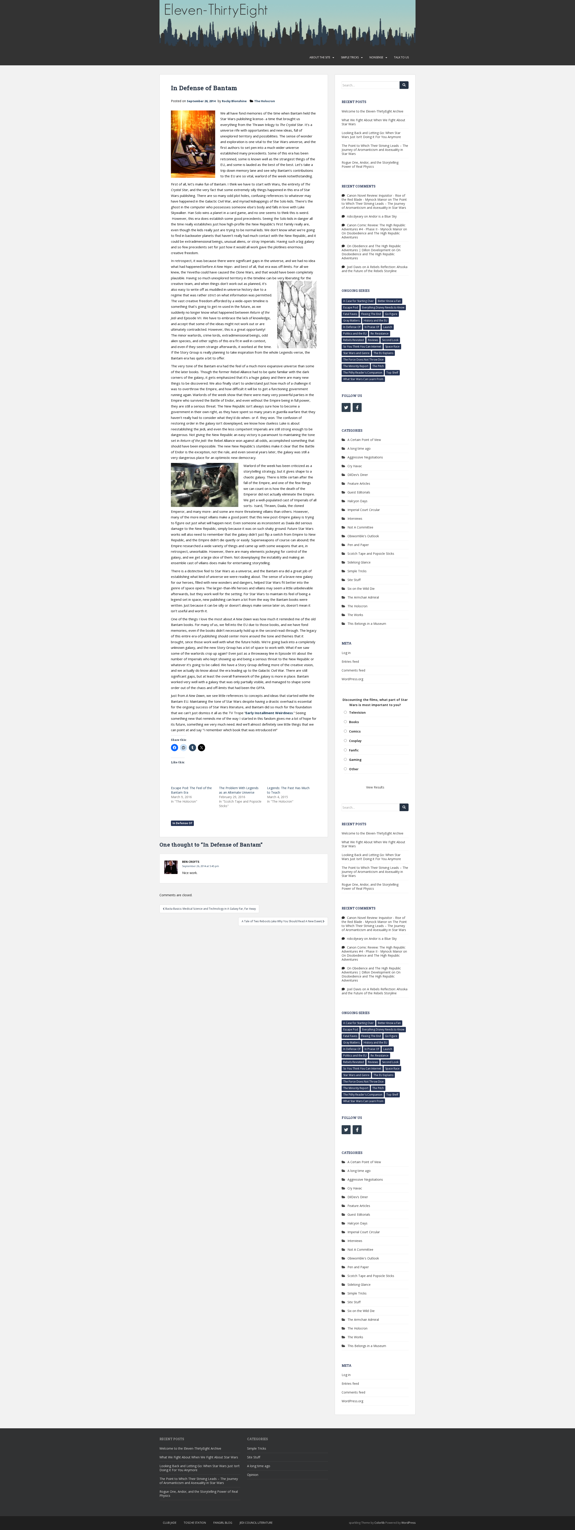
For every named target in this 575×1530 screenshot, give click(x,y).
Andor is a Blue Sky (383, 216)
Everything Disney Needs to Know (383, 307)
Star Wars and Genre (356, 353)
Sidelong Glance (359, 562)
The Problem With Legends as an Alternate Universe (239, 790)
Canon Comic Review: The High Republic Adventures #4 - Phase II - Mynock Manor (373, 227)
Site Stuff (353, 580)
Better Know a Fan (389, 301)
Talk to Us (401, 57)
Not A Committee (360, 527)
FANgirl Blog (222, 1523)
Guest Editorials (358, 492)
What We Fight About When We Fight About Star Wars (373, 122)
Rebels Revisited (353, 340)
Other (353, 769)
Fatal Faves (350, 314)
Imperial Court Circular (363, 510)
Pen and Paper (358, 545)
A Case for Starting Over (358, 301)
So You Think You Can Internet (362, 346)
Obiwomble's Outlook (363, 536)
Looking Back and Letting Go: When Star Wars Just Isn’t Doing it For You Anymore (371, 135)
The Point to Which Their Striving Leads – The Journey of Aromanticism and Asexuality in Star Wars (375, 149)
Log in (346, 653)
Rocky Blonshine (234, 101)
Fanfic (354, 750)
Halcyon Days (357, 501)
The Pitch (378, 366)
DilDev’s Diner (357, 475)
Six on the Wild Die (361, 588)
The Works (355, 615)
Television (357, 712)
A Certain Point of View (364, 440)
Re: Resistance (380, 333)
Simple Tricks (350, 57)
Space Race (392, 346)
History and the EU (375, 320)
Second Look (390, 340)
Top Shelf (392, 372)
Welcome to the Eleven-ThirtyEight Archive (372, 111)
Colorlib (379, 1523)
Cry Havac (354, 466)
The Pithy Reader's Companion (362, 372)
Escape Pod (350, 307)
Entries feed (350, 661)
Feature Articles (358, 483)
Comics (355, 731)
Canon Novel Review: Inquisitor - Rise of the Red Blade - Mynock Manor (373, 197)
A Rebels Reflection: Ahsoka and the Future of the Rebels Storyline (374, 269)
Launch (387, 327)
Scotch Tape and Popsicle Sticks (370, 553)
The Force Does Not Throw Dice (363, 359)
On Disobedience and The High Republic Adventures (371, 235)
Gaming (355, 759)
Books (354, 722)
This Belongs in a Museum (366, 623)
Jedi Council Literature (256, 1523)
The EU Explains (383, 353)
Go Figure (391, 314)
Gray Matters (351, 320)
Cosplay (355, 741)
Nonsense (376, 57)
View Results (375, 787)
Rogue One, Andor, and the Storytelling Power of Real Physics (370, 164)
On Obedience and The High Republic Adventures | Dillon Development (371, 248)
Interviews (354, 518)
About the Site (320, 57)
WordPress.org (352, 679)
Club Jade (169, 1523)
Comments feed (353, 670)
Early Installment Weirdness (269, 713)
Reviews (373, 340)
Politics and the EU (355, 333)
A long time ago (359, 448)
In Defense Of (182, 823)
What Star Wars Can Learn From (363, 379)
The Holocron (264, 101)
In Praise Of (372, 327)
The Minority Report (355, 366)
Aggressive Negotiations (365, 457)
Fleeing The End (371, 314)
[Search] (404, 85)
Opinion (252, 1475)
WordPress (408, 1523)
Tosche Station (195, 1523)
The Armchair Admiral (363, 597)
